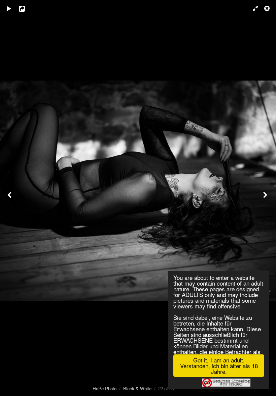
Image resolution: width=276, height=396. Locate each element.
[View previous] (10, 198)
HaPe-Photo (104, 388)
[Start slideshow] (9, 8)
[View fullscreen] (252, 8)
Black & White (137, 388)
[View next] (266, 198)
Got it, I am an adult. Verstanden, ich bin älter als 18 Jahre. (219, 366)
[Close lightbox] (267, 8)
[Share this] (26, 8)
